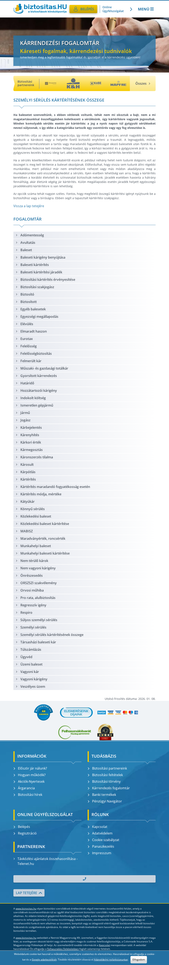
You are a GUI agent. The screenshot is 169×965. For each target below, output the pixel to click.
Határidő (27, 383)
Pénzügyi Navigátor (107, 801)
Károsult (27, 464)
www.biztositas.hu (26, 908)
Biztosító (27, 294)
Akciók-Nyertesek (31, 781)
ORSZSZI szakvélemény (38, 583)
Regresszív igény (33, 605)
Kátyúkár (27, 501)
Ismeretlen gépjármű (36, 405)
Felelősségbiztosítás (36, 353)
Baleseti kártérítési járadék (41, 272)
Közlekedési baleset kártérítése (44, 523)
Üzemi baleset (31, 664)
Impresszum (101, 853)
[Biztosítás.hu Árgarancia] (43, 712)
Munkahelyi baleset (35, 546)
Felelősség (28, 346)
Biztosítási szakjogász (37, 287)
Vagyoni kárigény (33, 679)
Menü (143, 9)
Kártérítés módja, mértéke (40, 494)
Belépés (24, 826)
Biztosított (28, 301)
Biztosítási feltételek (107, 775)
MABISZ (26, 531)
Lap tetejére (26, 893)
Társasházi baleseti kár (38, 642)
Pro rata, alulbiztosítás (37, 597)
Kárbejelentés (31, 427)
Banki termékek (104, 794)
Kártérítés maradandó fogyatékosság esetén (55, 486)
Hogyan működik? (32, 775)
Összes (141, 83)
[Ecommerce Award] (105, 732)
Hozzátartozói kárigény (38, 390)
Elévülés (26, 324)
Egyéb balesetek (33, 309)
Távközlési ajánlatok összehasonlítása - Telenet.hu (47, 861)
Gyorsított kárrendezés (38, 375)
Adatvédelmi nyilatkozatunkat (111, 959)
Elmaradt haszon (33, 331)
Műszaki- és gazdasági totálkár (44, 368)
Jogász (25, 420)
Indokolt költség (33, 398)
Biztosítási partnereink (109, 768)
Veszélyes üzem (32, 686)
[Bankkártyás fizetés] (117, 712)
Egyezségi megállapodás (39, 316)
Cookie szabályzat (105, 840)
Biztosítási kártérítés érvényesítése (47, 279)
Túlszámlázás (30, 649)
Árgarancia (26, 788)
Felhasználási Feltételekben (63, 949)
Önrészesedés (31, 575)
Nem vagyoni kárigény (38, 568)
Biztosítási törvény (106, 781)
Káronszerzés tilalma (36, 457)
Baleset (26, 250)
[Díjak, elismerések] (76, 712)
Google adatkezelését (44, 959)
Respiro (26, 612)
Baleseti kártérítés (34, 264)
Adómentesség (32, 235)
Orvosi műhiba (32, 590)
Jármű (25, 412)
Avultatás (27, 242)
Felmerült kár (30, 361)
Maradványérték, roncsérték (42, 538)
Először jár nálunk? (32, 768)
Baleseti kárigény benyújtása (42, 257)
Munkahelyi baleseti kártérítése (45, 553)
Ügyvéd (26, 657)
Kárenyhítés (29, 435)
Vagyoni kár (29, 671)
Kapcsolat (99, 826)
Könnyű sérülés (32, 509)
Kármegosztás (31, 449)
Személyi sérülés (33, 627)
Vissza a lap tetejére (28, 206)
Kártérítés (28, 479)
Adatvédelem (102, 833)
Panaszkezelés (103, 846)
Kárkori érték (30, 442)
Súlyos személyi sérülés (38, 620)
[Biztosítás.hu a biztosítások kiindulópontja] (40, 9)
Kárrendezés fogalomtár (111, 788)
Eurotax (26, 338)
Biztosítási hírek (30, 794)
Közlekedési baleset (35, 516)
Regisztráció (27, 833)
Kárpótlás (27, 472)
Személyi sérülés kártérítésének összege (51, 634)
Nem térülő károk (34, 560)
